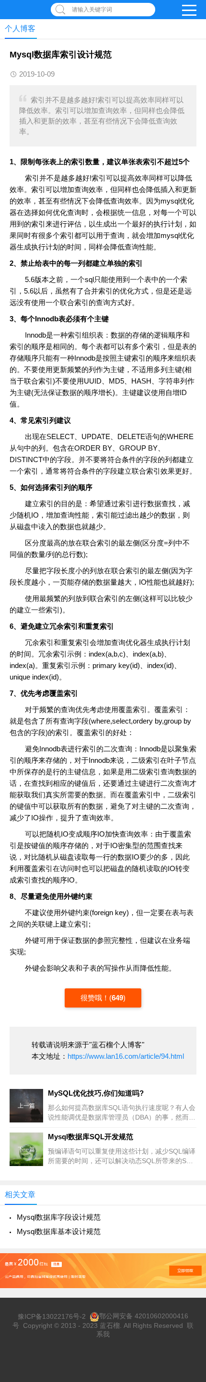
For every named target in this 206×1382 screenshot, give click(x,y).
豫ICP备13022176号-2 (52, 1316)
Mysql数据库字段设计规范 (59, 1217)
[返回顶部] (186, 1233)
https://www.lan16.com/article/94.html (126, 1056)
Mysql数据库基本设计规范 (59, 1231)
